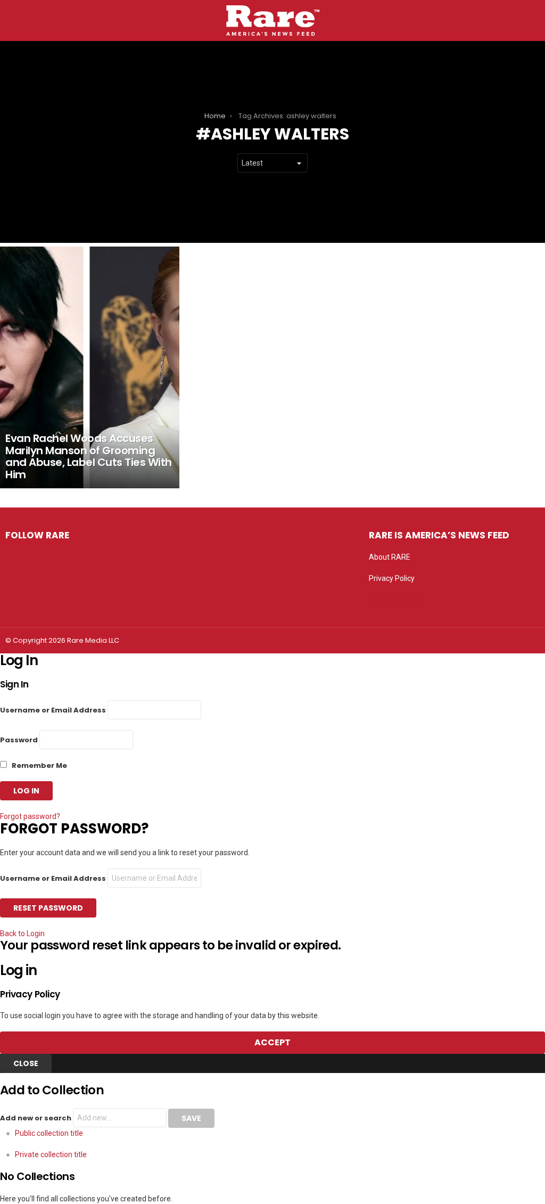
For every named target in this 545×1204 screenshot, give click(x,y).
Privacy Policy (392, 578)
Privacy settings (395, 599)
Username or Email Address (53, 710)
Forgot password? (30, 816)
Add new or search (36, 1118)
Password (19, 740)
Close (25, 1063)
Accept (272, 1042)
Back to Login (22, 933)
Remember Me (38, 765)
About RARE (389, 557)
